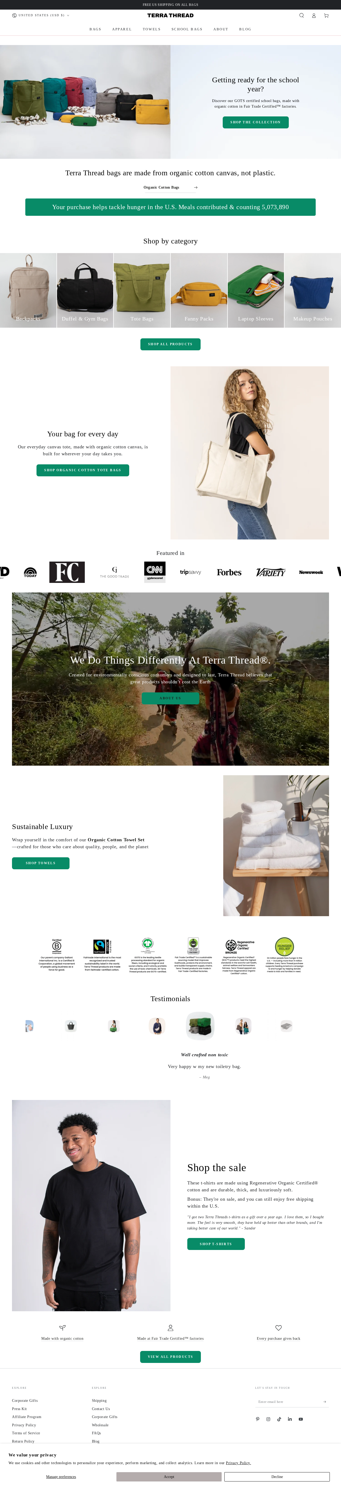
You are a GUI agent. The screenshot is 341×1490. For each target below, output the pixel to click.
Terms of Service (26, 1433)
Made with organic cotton (62, 1338)
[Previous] (30, 1026)
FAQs (96, 1433)
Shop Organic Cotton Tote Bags (82, 470)
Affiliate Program (26, 1417)
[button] (301, 15)
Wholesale (100, 1425)
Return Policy (23, 1441)
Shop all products (170, 344)
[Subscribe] (326, 1401)
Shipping (99, 1400)
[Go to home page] (170, 15)
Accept (169, 1477)
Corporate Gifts (25, 1400)
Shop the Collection (255, 122)
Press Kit (19, 1409)
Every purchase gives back (279, 1338)
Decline (277, 1477)
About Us (170, 698)
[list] (170, 1333)
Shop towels (41, 863)
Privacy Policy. (238, 1463)
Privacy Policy (24, 1425)
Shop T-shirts (216, 1244)
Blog (96, 1441)
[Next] (311, 1026)
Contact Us (101, 1409)
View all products (170, 1357)
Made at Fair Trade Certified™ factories (170, 1338)
